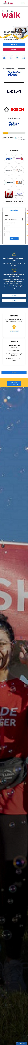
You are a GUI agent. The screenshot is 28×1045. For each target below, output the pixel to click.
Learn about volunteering (14, 383)
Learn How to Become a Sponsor (14, 201)
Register (14, 44)
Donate (14, 49)
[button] (21, 1043)
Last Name (6, 232)
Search (13, 238)
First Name (6, 226)
